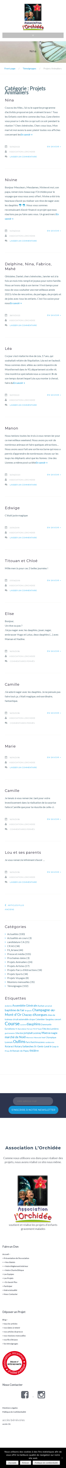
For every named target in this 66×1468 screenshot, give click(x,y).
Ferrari (30, 1029)
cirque (32, 1019)
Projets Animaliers (17, 961)
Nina (9, 100)
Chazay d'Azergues (34, 1014)
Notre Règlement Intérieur (16, 1266)
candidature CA (15, 941)
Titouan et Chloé (21, 561)
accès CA (6, 1424)
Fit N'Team (37, 1029)
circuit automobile (21, 1019)
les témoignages (11, 1343)
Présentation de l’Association (16, 1258)
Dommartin (46, 1024)
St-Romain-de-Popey (19, 1051)
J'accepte (12, 1463)
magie (54, 1032)
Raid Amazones (38, 1042)
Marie (10, 746)
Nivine (11, 180)
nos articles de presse (13, 1331)
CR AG (11, 945)
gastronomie (10, 1033)
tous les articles (10, 1323)
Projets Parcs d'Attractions (22, 969)
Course (12, 1023)
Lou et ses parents (23, 852)
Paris (28, 1042)
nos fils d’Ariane (11, 1339)
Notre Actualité (10, 1290)
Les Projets (8, 1278)
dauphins (33, 1024)
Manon (11, 428)
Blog (4, 1320)
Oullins (19, 1041)
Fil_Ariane (12, 949)
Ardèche (8, 1006)
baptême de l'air (15, 1010)
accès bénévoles (13, 1420)
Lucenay (37, 1033)
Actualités (12, 933)
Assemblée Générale (24, 1005)
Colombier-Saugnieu (44, 1019)
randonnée (49, 1042)
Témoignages (14, 985)
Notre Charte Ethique (14, 1270)
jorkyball (28, 1033)
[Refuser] (62, 1458)
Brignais (28, 1010)
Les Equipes (9, 1274)
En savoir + (27, 134)
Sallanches (28, 1046)
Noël (43, 1037)
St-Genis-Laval (41, 1046)
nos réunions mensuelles (15, 1335)
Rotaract (9, 1046)
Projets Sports (15, 973)
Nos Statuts (10, 1262)
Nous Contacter (11, 1294)
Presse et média (16, 953)
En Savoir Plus (11, 1282)
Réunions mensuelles (18, 981)
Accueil (5, 1254)
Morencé (29, 1037)
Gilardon (19, 1033)
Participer (8, 1286)
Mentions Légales (10, 1408)
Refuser (25, 1463)
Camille (12, 684)
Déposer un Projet (13, 1312)
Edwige (12, 508)
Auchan (40, 1005)
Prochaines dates (16, 957)
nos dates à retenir (12, 1327)
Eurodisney (10, 1028)
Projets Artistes (16, 965)
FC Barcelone (21, 1029)
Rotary (18, 1046)
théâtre (34, 1050)
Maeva (45, 1033)
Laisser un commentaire (23, 156)
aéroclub (48, 1006)
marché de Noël (15, 1037)
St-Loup (53, 1046)
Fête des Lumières (50, 1028)
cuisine (23, 1024)
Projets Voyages (16, 977)
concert (57, 1019)
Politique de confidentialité (46, 1463)
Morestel (37, 1037)
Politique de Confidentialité (14, 1412)
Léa (8, 348)
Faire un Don (10, 1246)
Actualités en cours (17, 937)
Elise (9, 613)
